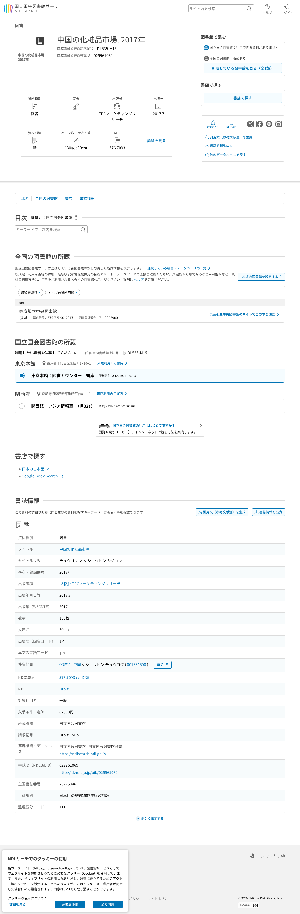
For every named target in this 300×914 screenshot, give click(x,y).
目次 (24, 198)
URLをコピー (232, 127)
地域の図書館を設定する (260, 276)
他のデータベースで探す (228, 154)
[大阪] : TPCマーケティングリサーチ (89, 583)
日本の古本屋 (33, 469)
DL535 (64, 689)
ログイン (286, 12)
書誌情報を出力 (221, 145)
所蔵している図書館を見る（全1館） (243, 68)
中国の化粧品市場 (74, 549)
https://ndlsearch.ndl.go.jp (82, 753)
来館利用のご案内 (110, 363)
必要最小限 (70, 904)
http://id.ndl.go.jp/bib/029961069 (88, 772)
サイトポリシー (159, 898)
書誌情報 (87, 198)
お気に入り (213, 127)
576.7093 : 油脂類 (74, 677)
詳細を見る (156, 140)
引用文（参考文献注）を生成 (231, 137)
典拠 (160, 664)
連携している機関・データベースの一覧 (176, 268)
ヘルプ (267, 12)
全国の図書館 (46, 198)
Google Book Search (40, 476)
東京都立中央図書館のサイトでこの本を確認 (242, 314)
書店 (68, 198)
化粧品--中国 (70, 664)
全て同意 (107, 904)
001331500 (136, 664)
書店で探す (242, 98)
